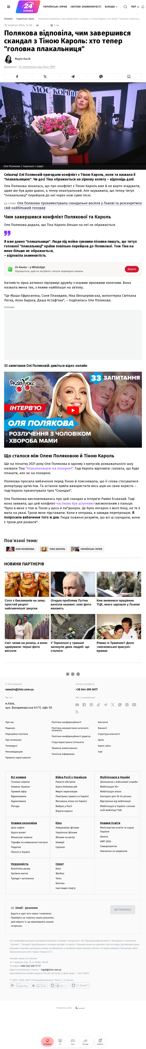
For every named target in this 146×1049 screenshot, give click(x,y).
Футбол (60, 873)
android (19, 985)
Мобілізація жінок (110, 791)
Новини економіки (24, 823)
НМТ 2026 (105, 841)
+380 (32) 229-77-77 (30, 966)
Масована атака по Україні (71, 801)
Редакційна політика (16, 734)
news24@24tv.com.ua (19, 689)
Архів (101, 740)
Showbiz (8, 19)
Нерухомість (19, 864)
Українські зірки (55, 6)
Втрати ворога (64, 811)
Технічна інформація (63, 754)
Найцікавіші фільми (67, 827)
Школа (104, 836)
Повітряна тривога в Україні (72, 796)
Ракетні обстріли (65, 781)
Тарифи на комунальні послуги (29, 842)
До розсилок (122, 909)
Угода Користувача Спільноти (68, 742)
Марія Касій (22, 59)
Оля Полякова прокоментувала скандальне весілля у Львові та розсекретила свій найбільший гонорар (73, 205)
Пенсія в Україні (20, 852)
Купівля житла (19, 873)
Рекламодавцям (14, 752)
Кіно (59, 823)
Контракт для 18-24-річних (115, 796)
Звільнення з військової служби (119, 781)
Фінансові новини (21, 837)
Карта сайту (104, 746)
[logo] (28, 7)
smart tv (59, 985)
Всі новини (18, 777)
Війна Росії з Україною (71, 777)
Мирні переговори (66, 791)
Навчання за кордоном (113, 851)
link (77, 704)
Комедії (60, 842)
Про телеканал (13, 740)
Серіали (60, 847)
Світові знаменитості (86, 6)
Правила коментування (64, 748)
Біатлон (60, 883)
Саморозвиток (108, 846)
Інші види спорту (65, 888)
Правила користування (18, 758)
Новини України (20, 786)
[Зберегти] (129, 76)
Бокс (58, 868)
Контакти (103, 722)
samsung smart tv (80, 985)
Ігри (100, 752)
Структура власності (109, 734)
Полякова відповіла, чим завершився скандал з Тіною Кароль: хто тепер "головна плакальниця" (90, 19)
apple (39, 985)
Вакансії (102, 728)
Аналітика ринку (20, 868)
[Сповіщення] (142, 6)
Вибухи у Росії (64, 806)
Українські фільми (66, 832)
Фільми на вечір (65, 837)
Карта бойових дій (66, 786)
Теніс (59, 878)
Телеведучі (11, 746)
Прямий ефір (19, 791)
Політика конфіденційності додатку (71, 736)
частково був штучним (74, 503)
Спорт (60, 864)
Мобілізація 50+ (109, 786)
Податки (16, 847)
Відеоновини (18, 796)
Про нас (9, 722)
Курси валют (18, 832)
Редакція (10, 728)
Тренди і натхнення (22, 878)
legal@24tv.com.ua (51, 969)
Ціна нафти (17, 827)
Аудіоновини (18, 801)
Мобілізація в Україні (115, 777)
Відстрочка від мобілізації (115, 801)
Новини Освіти (110, 823)
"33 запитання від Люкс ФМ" (37, 67)
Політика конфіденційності (66, 722)
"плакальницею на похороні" (49, 468)
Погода (15, 806)
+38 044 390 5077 (87, 689)
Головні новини (20, 781)
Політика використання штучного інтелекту (70, 729)
